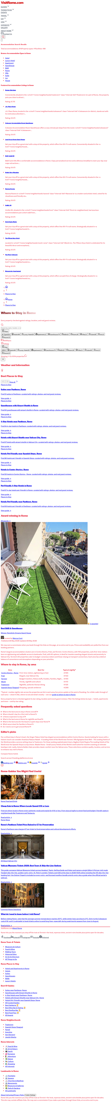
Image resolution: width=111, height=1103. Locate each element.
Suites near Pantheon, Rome (16, 990)
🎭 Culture (9, 1061)
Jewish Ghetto (10, 1037)
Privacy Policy (19, 1095)
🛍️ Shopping (10, 1064)
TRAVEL (4, 15)
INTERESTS (5, 25)
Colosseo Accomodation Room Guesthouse (19, 123)
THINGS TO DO (6, 10)
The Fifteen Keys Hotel (12, 238)
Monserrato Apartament (13, 271)
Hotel (7, 58)
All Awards (9, 1015)
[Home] (6, 287)
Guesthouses (10, 976)
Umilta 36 (8, 205)
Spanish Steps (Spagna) (10, 687)
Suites (7, 973)
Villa (6, 73)
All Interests (9, 1066)
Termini (4, 678)
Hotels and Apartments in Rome (17, 968)
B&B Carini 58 (9, 156)
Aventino (8, 1032)
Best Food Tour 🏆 (12, 1012)
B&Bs (7, 978)
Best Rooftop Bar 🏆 (13, 1010)
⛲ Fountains (10, 1075)
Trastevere (5, 684)
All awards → (6, 521)
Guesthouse (9, 65)
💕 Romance (10, 1054)
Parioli (7, 1029)
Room (7, 70)
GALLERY (4, 27)
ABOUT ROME (6, 30)
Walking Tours (10, 951)
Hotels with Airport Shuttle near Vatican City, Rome (24, 997)
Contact (11, 1095)
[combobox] (3, 359)
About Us (4, 1095)
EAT (2, 19)
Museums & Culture (12, 946)
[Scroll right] (7, 381)
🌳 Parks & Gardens (12, 1088)
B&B (7, 68)
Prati (3, 675)
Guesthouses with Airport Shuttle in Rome (21, 992)
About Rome (17, 928)
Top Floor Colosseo (11, 255)
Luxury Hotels (10, 981)
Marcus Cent (17, 638)
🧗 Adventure (10, 1056)
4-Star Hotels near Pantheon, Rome (18, 995)
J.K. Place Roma (10, 107)
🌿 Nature (9, 1059)
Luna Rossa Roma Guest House (15, 139)
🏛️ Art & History (11, 1049)
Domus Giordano (10, 90)
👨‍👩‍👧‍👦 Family (9, 1051)
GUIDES (4, 7)
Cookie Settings (30, 1095)
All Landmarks (10, 1090)
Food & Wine (10, 949)
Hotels (7, 971)
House (7, 80)
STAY (3, 22)
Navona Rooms (10, 189)
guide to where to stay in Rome (64, 694)
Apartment (9, 63)
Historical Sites (11, 954)
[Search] (3, 37)
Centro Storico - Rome (9, 673)
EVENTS (4, 12)
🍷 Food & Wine (11, 1046)
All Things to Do (11, 959)
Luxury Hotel (10, 60)
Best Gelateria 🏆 (12, 1005)
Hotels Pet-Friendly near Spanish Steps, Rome (22, 1000)
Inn (6, 78)
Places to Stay (10, 293)
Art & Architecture (12, 956)
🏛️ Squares (9, 1078)
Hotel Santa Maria (11, 222)
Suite (7, 75)
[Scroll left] (3, 381)
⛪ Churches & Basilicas (14, 1080)
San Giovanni (10, 1034)
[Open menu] (2, 40)
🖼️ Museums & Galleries (14, 1085)
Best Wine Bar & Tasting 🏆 (15, 1007)
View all (13, 382)
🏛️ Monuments (11, 1083)
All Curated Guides (12, 1002)
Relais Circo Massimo (12, 172)
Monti (3, 681)
